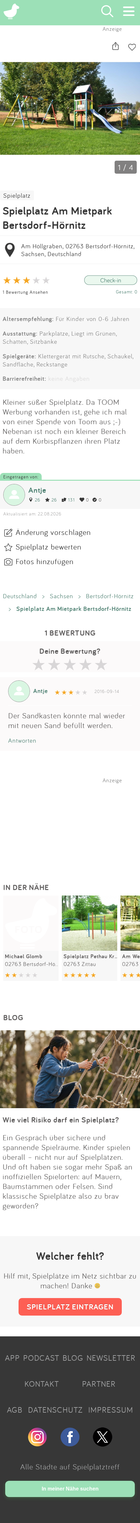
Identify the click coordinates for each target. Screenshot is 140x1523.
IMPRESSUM (110, 1410)
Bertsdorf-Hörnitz (110, 596)
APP (12, 1358)
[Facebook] (70, 1444)
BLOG (73, 1358)
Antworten (22, 740)
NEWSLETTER (111, 1358)
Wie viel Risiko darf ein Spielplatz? (61, 1120)
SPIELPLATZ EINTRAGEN (70, 1307)
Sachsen (61, 596)
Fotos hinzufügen (45, 561)
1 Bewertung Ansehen (25, 292)
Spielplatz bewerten (48, 546)
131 (71, 500)
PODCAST (41, 1358)
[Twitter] (102, 1444)
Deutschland (20, 596)
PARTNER (99, 1384)
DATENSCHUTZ (55, 1410)
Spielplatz (17, 195)
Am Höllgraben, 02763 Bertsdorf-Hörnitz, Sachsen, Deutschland (77, 250)
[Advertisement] (73, 824)
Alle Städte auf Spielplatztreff (70, 1466)
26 (37, 500)
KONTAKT (41, 1384)
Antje (37, 490)
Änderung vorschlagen (53, 532)
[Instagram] (37, 1444)
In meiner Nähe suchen (70, 1489)
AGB (14, 1410)
